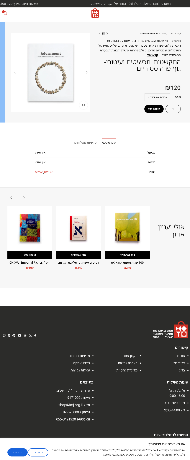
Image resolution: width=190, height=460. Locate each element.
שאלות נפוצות (80, 370)
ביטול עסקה (81, 363)
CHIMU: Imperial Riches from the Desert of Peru (29, 264)
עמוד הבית (176, 33)
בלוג (182, 370)
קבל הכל (17, 452)
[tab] (109, 142)
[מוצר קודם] (107, 33)
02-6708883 (72, 412)
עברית (38, 172)
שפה (178, 97)
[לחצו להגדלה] (83, 105)
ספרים (164, 33)
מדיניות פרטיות (126, 370)
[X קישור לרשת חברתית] (30, 335)
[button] (29, 255)
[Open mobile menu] (185, 13)
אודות (181, 355)
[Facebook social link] (35, 335)
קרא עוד (152, 55)
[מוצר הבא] (99, 33)
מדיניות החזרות (79, 355)
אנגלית (48, 172)
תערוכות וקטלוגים (149, 33)
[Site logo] (95, 13)
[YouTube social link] (19, 335)
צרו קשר (179, 363)
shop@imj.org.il (70, 404)
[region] (95, 449)
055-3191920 (66, 419)
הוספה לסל (154, 108)
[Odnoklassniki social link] (9, 335)
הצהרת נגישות (127, 363)
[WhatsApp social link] (4, 335)
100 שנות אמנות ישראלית (127, 262)
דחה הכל (38, 452)
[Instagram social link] (24, 335)
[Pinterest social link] (14, 335)
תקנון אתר (130, 355)
